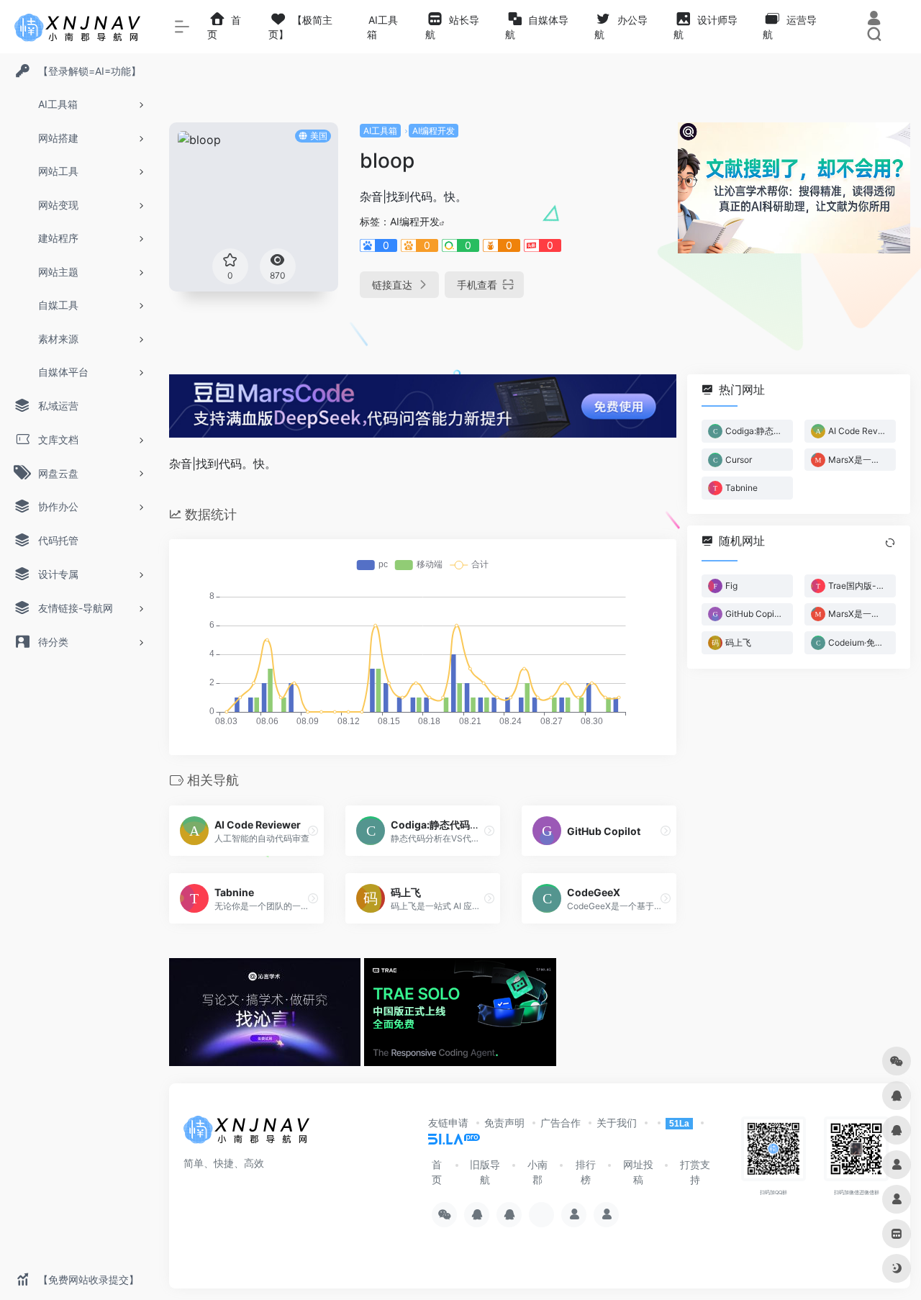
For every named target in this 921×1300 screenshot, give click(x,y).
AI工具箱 (380, 130)
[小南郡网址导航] (248, 1134)
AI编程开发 (433, 130)
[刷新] (890, 543)
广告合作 (560, 1122)
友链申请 (448, 1122)
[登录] (873, 19)
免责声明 (504, 1122)
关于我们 (616, 1122)
